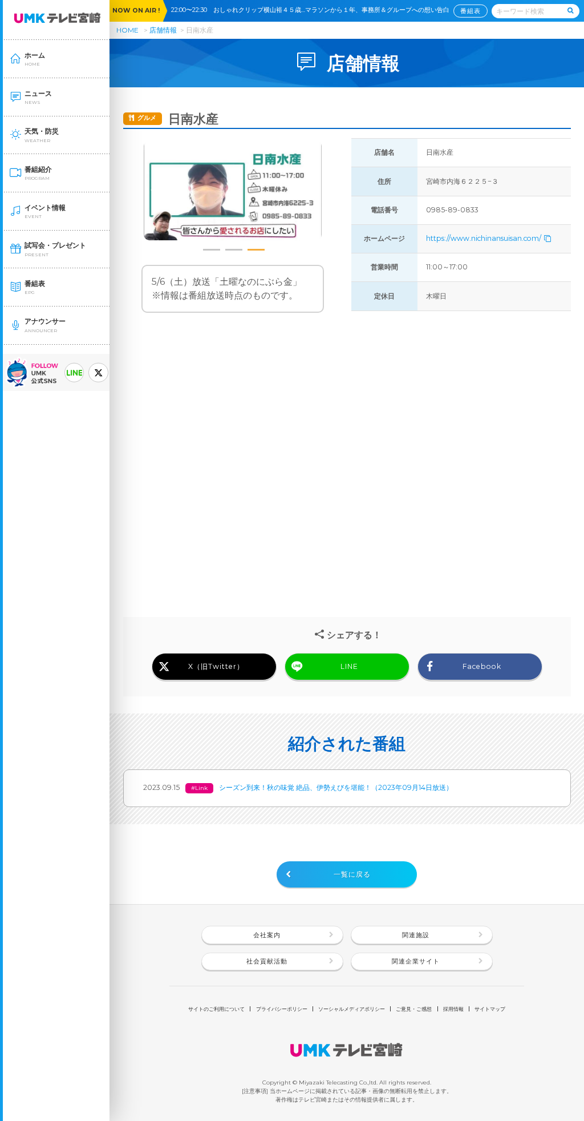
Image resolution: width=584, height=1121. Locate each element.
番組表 (470, 10)
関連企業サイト (416, 961)
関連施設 (415, 935)
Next (309, 190)
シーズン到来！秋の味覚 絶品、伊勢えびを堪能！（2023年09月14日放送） (336, 787)
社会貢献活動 (266, 961)
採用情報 (453, 1008)
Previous (155, 190)
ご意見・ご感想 (414, 1008)
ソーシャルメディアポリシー (351, 1008)
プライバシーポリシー (281, 1008)
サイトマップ (489, 1008)
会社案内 (267, 935)
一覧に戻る (352, 874)
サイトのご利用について (216, 1008)
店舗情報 (163, 30)
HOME (127, 30)
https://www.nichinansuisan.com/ (484, 238)
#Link (199, 788)
